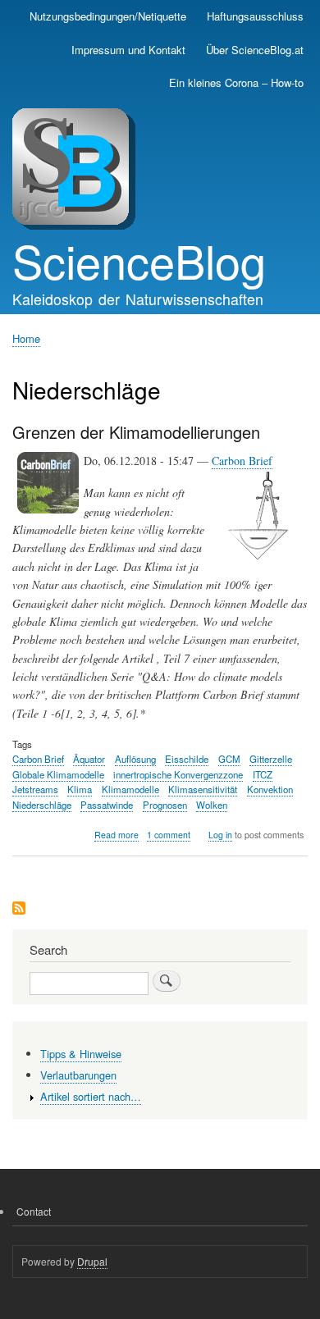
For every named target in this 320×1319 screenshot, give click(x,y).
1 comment (168, 834)
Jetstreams (35, 789)
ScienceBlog (139, 260)
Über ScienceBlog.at (255, 49)
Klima (79, 789)
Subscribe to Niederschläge (18, 909)
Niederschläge (41, 804)
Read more (116, 835)
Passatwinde (106, 804)
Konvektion (270, 789)
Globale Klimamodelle (58, 774)
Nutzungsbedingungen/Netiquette (108, 16)
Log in (220, 834)
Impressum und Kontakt (128, 49)
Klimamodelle (130, 789)
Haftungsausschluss (255, 16)
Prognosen (165, 804)
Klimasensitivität (202, 789)
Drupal (92, 1261)
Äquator (89, 758)
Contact (33, 1211)
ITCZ (262, 774)
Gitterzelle (270, 758)
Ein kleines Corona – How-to (236, 82)
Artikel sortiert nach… (90, 1096)
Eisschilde (186, 758)
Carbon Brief (242, 460)
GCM (229, 758)
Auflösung (135, 758)
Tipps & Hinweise (80, 1053)
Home (26, 338)
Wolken (211, 804)
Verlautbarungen (78, 1075)
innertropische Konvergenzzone (178, 774)
